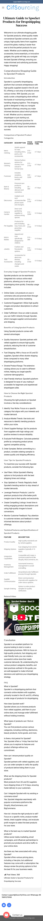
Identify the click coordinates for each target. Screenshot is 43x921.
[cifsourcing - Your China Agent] (23, 7)
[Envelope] (4, 905)
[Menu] (3, 7)
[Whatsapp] (9, 905)
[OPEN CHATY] (6, 915)
